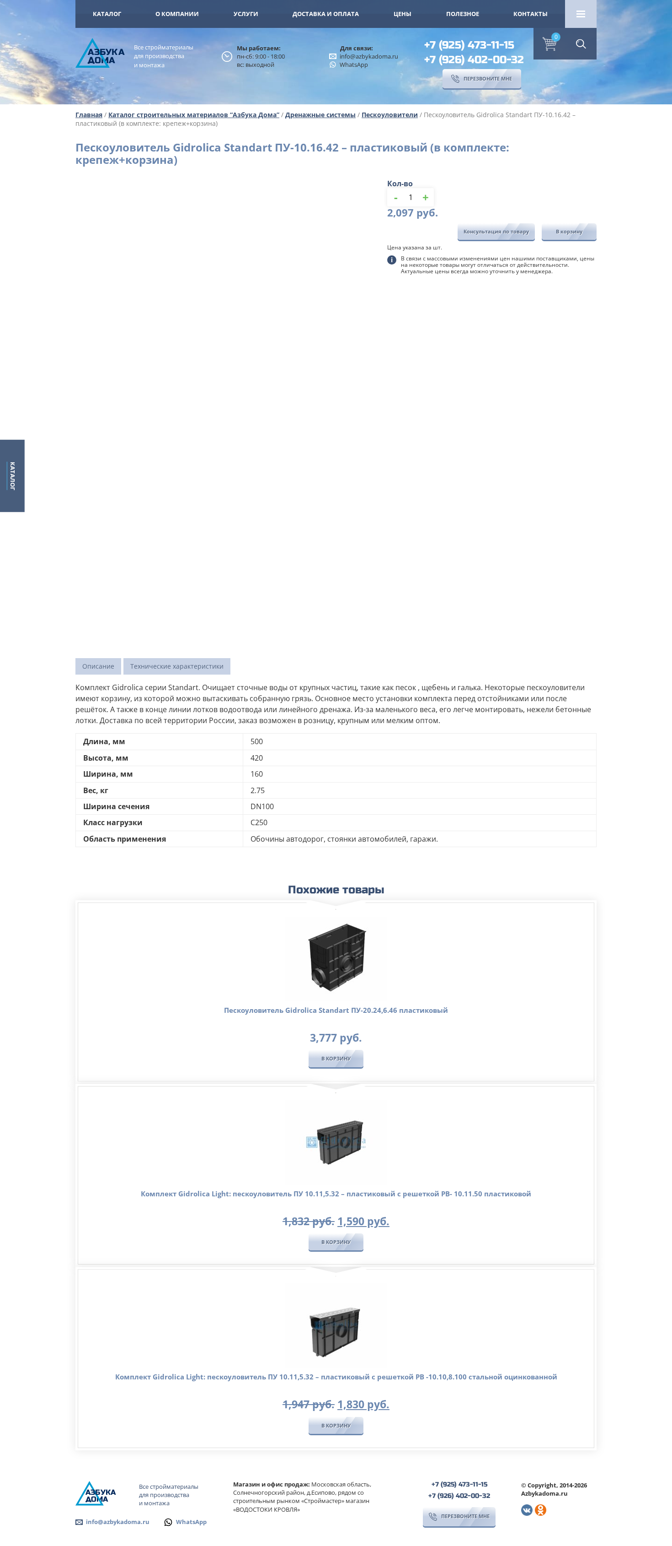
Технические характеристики (177, 666)
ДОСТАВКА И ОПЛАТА (326, 14)
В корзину (569, 231)
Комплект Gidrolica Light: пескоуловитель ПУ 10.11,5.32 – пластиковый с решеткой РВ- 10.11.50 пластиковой (336, 1193)
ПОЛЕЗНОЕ (462, 14)
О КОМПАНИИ (177, 14)
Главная (88, 114)
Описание (98, 666)
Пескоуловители (390, 114)
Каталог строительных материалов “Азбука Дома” (193, 114)
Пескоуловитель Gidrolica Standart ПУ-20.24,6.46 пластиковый (336, 1010)
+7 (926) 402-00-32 (474, 60)
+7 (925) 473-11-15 (469, 45)
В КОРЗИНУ (336, 1058)
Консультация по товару (496, 231)
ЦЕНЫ (402, 14)
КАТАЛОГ (107, 14)
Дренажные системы (320, 114)
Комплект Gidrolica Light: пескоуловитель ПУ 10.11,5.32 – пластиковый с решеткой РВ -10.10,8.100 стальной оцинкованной (336, 1376)
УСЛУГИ (246, 14)
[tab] (98, 666)
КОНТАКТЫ (530, 14)
